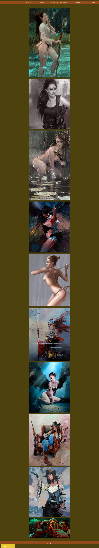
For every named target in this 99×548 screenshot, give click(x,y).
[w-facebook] (51, 544)
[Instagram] (48, 543)
